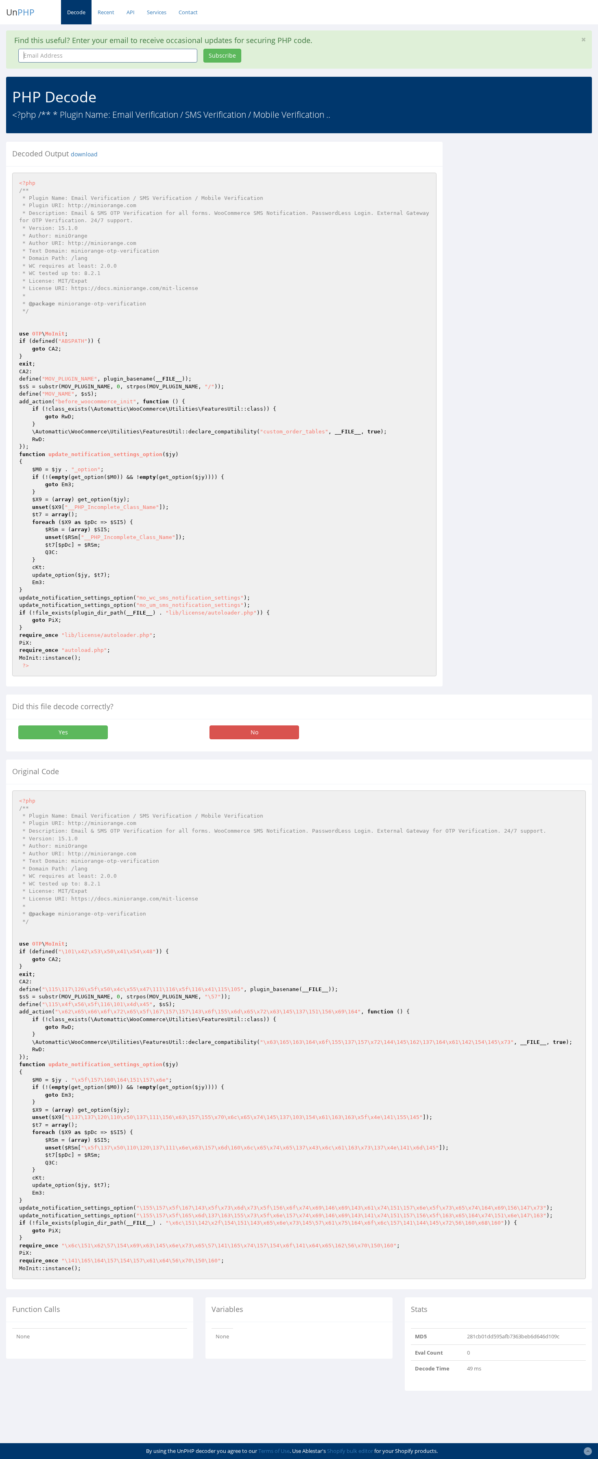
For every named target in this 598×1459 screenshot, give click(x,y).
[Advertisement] (523, 198)
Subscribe (222, 55)
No (254, 732)
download (84, 154)
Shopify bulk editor (350, 1451)
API (131, 12)
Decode (76, 12)
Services (156, 12)
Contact (188, 12)
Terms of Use (274, 1451)
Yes (63, 732)
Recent (106, 12)
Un (20, 12)
